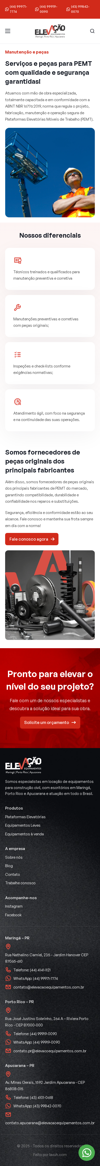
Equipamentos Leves (23, 825)
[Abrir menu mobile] (7, 31)
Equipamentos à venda (24, 834)
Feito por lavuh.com (50, 1154)
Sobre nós (14, 857)
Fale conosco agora (28, 539)
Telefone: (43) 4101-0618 (33, 1097)
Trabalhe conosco (20, 882)
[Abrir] (92, 31)
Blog (9, 865)
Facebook (13, 914)
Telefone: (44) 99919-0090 (35, 1033)
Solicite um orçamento (46, 722)
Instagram (14, 906)
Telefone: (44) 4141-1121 (32, 970)
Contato (12, 874)
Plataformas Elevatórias (25, 816)
